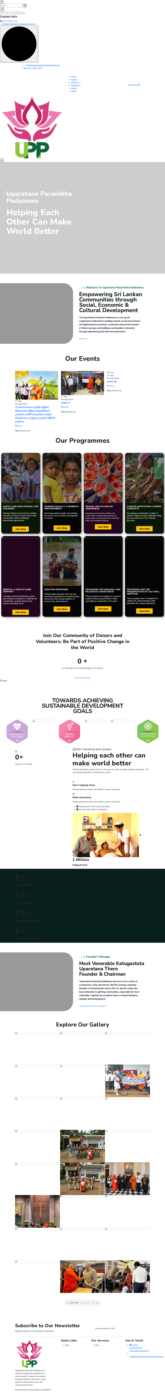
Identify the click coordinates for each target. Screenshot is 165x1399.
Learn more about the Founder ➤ (93, 1006)
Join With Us (133, 84)
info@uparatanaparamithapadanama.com (18, 24)
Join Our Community (82, 677)
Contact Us (76, 85)
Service (74, 79)
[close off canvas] (2, 9)
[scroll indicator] (19, 43)
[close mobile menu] (1, 160)
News (73, 91)
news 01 (112, 381)
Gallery (74, 88)
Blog (67, 1345)
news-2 (65, 402)
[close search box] (1, 2)
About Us (75, 82)
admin (20, 426)
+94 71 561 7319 (10, 21)
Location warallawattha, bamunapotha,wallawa (138, 1348)
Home (73, 76)
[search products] (25, 5)
